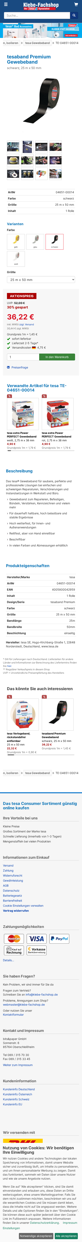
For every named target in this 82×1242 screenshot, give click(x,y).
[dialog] (41, 1192)
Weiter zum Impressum (18, 1065)
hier (9, 665)
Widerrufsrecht (12, 875)
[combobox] (37, 15)
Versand (8, 865)
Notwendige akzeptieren (36, 1236)
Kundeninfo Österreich (17, 1094)
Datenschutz (11, 890)
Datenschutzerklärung (44, 1222)
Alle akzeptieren (66, 1236)
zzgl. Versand (26, 324)
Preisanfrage (19, 367)
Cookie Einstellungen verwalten (23, 905)
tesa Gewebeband (37, 43)
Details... (8, 960)
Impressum (70, 1222)
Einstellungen (11, 1228)
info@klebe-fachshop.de (42, 994)
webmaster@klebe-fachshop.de (24, 1004)
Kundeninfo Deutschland (19, 1089)
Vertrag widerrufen (16, 910)
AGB (6, 885)
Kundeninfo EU (12, 1104)
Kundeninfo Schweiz (16, 1099)
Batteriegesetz (12, 895)
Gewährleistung (13, 880)
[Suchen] (74, 15)
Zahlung (8, 870)
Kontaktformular (13, 1014)
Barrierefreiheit (12, 900)
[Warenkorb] (76, 4)
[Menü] (6, 4)
